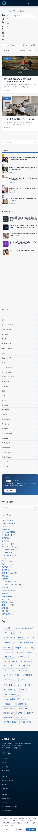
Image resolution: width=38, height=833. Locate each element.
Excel (8, 632)
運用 (19, 391)
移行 (19, 396)
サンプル (8, 665)
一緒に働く (5, 789)
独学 (20, 713)
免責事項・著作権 (7, 810)
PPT (30, 637)
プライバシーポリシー (8, 802)
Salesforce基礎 (19, 348)
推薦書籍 (22, 704)
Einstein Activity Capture (24, 628)
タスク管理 (19, 410)
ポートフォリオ (6, 767)
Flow (18, 633)
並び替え (22, 51)
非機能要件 (26, 722)
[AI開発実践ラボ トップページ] (4, 3)
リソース (19, 415)
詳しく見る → (10, 490)
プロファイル (28, 699)
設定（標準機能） (19, 433)
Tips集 (19, 339)
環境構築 (19, 438)
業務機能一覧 (8, 713)
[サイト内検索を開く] (28, 3)
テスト (19, 353)
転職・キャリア (19, 443)
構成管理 (19, 429)
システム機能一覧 (23, 666)
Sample (7, 648)
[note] (9, 753)
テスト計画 (7, 685)
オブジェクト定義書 (10, 661)
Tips (32, 648)
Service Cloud (19, 462)
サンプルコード (19, 400)
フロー (24, 690)
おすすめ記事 (8, 657)
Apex (7, 628)
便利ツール (19, 424)
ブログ (4, 763)
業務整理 (22, 708)
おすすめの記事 (19, 372)
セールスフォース (11, 675)
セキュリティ (22, 670)
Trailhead (8, 652)
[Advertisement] (19, 284)
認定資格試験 (19, 419)
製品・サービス (19, 344)
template (20, 647)
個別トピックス (19, 358)
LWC (20, 638)
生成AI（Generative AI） (19, 377)
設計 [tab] (25, 45)
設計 (19, 320)
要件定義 (19, 334)
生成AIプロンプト (19, 457)
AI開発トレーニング (7, 781)
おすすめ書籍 (6, 771)
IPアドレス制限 (9, 638)
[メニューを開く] (34, 3)
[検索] (35, 142)
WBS (19, 652)
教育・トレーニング (19, 381)
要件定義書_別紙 (10, 722)
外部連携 (19, 405)
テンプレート (19, 315)
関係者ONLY (19, 448)
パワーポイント (10, 690)
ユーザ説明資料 (19, 367)
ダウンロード (10, 679)
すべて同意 (31, 829)
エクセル (22, 657)
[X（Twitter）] (4, 753)
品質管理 (19, 386)
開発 (19, 362)
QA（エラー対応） (19, 466)
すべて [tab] (5, 45)
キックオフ (25, 661)
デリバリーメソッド (19, 325)
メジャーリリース (19, 452)
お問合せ (4, 785)
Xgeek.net (30, 652)
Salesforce (10, 642)
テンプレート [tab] (15, 45)
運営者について (6, 799)
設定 (7, 829)
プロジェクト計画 (11, 699)
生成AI (30, 713)
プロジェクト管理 (19, 329)
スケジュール (8, 670)
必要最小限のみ (19, 829)
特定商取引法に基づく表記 (9, 806)
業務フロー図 (9, 708)
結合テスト (7, 717)
